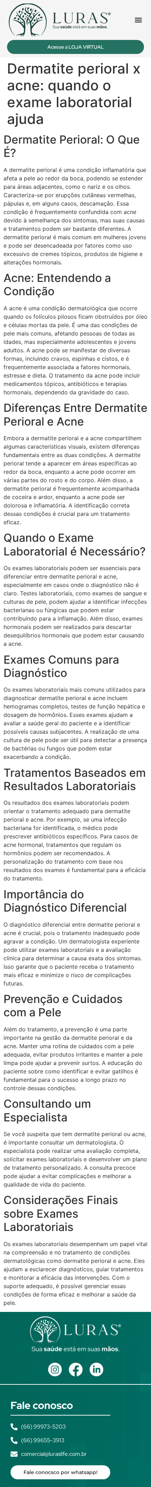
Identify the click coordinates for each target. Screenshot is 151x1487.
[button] (138, 20)
